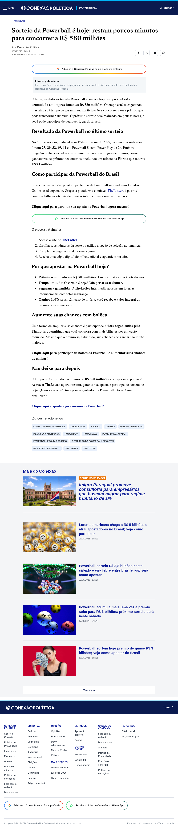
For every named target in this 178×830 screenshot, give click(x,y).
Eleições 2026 (59, 772)
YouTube (159, 823)
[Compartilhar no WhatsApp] (163, 53)
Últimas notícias (59, 767)
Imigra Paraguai (130, 736)
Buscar (168, 7)
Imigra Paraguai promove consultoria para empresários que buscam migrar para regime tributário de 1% (112, 491)
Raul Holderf (58, 736)
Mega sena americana (46, 434)
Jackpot (96, 426)
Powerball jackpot (114, 434)
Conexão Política (28, 47)
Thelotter (89, 448)
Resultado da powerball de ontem (93, 441)
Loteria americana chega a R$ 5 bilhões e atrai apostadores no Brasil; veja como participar (113, 529)
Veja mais (89, 690)
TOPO (168, 707)
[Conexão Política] (47, 8)
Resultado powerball (46, 448)
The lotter (71, 448)
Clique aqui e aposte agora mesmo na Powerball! (68, 406)
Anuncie (102, 747)
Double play (78, 426)
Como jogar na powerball (49, 426)
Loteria (110, 426)
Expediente (10, 751)
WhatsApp (80, 759)
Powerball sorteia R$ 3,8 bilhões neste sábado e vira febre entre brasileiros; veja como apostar (113, 570)
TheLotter (115, 190)
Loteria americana (131, 426)
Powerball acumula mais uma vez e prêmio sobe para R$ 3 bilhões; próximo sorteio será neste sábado (116, 611)
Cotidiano (33, 746)
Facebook (132, 823)
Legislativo (33, 741)
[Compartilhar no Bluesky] (155, 53)
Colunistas (33, 772)
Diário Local (128, 731)
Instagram (147, 823)
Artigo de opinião (37, 783)
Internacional (35, 757)
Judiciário (33, 752)
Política (32, 731)
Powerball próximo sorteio (50, 441)
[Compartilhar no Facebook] (138, 53)
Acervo (8, 761)
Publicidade (81, 754)
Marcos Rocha (59, 750)
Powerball (18, 21)
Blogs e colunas (59, 778)
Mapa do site (11, 792)
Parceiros (9, 756)
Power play (72, 434)
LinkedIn (170, 823)
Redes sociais (82, 765)
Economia (33, 736)
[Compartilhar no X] (146, 53)
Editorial (55, 755)
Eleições (32, 762)
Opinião (32, 767)
